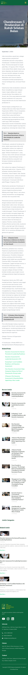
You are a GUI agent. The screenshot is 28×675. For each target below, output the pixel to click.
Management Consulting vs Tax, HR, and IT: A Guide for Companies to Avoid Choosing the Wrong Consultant (19, 482)
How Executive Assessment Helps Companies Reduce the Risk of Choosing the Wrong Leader (18, 427)
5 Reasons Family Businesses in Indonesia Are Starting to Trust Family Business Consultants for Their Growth (18, 454)
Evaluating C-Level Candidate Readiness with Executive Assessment (19, 415)
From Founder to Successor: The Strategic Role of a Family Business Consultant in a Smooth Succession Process (18, 468)
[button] (25, 2)
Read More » (2, 550)
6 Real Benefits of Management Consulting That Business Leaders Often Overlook (18, 509)
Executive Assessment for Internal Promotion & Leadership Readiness (18, 394)
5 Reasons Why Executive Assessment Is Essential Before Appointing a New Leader (18, 440)
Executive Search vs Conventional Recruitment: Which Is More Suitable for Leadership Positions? (18, 496)
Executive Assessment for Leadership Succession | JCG (18, 404)
